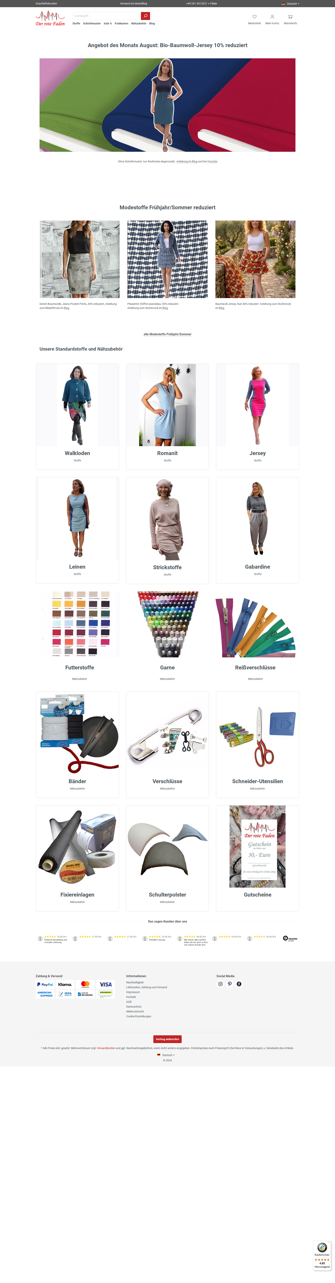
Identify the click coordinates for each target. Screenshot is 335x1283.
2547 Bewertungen (47, 960)
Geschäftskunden (46, 3)
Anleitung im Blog (186, 161)
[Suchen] (145, 16)
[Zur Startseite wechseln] (50, 18)
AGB (129, 1001)
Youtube (212, 161)
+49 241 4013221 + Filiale (201, 3)
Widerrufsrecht (135, 1011)
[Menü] (328, 1243)
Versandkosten (106, 1048)
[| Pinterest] (230, 984)
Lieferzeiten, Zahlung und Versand (146, 987)
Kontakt (131, 996)
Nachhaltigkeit (135, 982)
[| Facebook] (239, 984)
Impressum (133, 992)
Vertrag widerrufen (167, 1039)
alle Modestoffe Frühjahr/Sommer (168, 334)
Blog (66, 308)
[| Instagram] (221, 984)
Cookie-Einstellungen (138, 1016)
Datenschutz (134, 1006)
